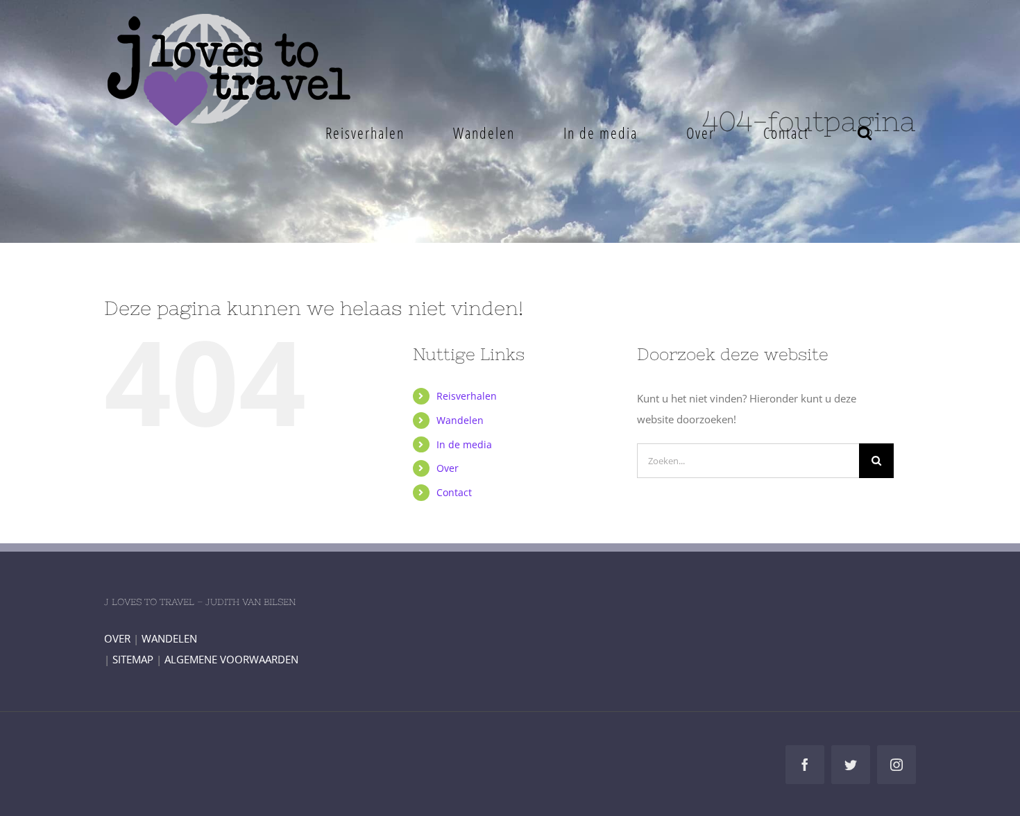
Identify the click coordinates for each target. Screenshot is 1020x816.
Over (447, 468)
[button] (865, 132)
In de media (464, 444)
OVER (117, 638)
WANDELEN (169, 638)
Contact (454, 492)
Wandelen (460, 420)
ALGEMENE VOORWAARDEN (231, 659)
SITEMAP (132, 659)
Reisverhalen (466, 395)
